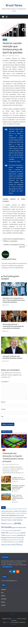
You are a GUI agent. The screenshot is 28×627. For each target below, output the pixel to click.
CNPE (11, 60)
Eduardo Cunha (12, 517)
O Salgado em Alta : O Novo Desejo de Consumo (18, 478)
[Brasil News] (3, 17)
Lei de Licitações (13, 530)
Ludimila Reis (16, 532)
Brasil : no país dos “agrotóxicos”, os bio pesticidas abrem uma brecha (17, 497)
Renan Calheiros (8, 542)
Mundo (3, 602)
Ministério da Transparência (11, 535)
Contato (3, 605)
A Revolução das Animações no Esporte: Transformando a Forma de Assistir (13, 457)
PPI (20, 539)
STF (13, 545)
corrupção (17, 513)
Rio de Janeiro (16, 541)
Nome (3, 402)
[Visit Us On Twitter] (14, 570)
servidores (8, 544)
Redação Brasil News (14, 55)
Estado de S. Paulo (21, 517)
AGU (14, 511)
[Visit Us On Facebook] (10, 570)
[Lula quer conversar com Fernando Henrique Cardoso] (14, 338)
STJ (15, 544)
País (4, 450)
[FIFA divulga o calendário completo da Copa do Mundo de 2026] (6, 488)
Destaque (3, 589)
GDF (12, 520)
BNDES (16, 511)
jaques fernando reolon (19, 527)
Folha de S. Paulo (6, 520)
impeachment (9, 523)
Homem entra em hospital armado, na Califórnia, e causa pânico (14, 240)
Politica (4, 39)
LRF (13, 532)
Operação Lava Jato (11, 539)
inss (13, 523)
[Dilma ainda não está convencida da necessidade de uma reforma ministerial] (14, 311)
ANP (4, 73)
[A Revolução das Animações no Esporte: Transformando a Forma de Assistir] (14, 441)
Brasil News (14, 5)
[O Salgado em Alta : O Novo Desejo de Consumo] (6, 479)
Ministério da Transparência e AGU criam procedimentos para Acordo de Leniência (14, 300)
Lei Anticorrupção (5, 530)
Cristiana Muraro (23, 513)
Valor (21, 544)
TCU (18, 544)
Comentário (5, 381)
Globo (15, 520)
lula (20, 533)
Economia (3, 599)
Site (2, 416)
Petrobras (17, 539)
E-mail (3, 409)
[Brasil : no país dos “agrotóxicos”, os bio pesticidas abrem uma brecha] (6, 499)
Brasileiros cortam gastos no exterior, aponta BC (14, 246)
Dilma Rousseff (20, 515)
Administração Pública (6, 511)
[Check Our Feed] (17, 570)
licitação (10, 532)
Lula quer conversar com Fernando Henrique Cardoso (12, 357)
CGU (20, 511)
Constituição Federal (10, 513)
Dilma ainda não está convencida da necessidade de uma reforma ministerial (13, 326)
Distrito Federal (5, 517)
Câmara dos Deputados (8, 515)
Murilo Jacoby (13, 537)
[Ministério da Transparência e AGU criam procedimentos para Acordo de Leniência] (14, 283)
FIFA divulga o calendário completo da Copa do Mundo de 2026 (18, 487)
